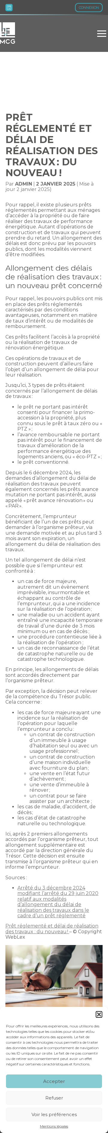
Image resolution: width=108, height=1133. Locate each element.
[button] (99, 1014)
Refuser (54, 1098)
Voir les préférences (54, 1114)
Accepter (54, 1081)
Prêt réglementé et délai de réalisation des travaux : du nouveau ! (51, 928)
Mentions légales (54, 1126)
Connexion (89, 7)
